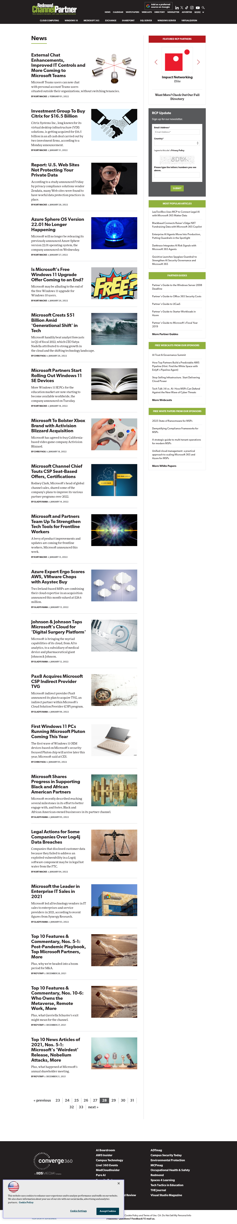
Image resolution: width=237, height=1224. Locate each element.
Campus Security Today (166, 1155)
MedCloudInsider (108, 1170)
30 (123, 1100)
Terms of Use (149, 1215)
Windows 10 (71, 21)
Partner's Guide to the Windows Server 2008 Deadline (177, 287)
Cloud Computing (49, 21)
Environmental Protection (168, 1160)
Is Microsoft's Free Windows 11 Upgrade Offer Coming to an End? (57, 274)
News (107, 12)
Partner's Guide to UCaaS (166, 304)
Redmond (157, 1175)
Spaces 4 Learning (163, 1180)
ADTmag (156, 1150)
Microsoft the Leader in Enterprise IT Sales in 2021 (55, 891)
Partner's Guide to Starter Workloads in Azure (174, 314)
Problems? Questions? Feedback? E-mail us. (131, 1219)
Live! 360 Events (107, 1165)
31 (132, 1100)
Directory (159, 12)
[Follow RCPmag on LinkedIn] (177, 8)
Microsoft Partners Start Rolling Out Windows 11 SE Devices (56, 375)
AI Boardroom (105, 1150)
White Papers (132, 12)
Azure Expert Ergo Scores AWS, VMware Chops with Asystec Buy (58, 577)
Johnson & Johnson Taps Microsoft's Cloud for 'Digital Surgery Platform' (58, 627)
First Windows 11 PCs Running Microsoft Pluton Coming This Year (58, 731)
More (197, 12)
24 (67, 1100)
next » (93, 1107)
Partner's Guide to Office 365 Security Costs (176, 296)
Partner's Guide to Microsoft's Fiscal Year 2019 (175, 325)
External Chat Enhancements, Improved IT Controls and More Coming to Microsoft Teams (58, 65)
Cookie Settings (78, 1211)
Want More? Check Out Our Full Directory (177, 97)
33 (81, 1107)
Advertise (187, 12)
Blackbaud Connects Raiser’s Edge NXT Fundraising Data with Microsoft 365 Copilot (177, 225)
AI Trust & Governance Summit (169, 355)
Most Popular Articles (177, 203)
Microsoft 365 (91, 21)
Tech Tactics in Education (167, 1185)
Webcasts (147, 12)
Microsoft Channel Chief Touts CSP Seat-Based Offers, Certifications (56, 471)
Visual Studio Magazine (166, 1195)
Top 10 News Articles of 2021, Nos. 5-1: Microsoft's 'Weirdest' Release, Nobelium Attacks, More (55, 1050)
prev (156, 62)
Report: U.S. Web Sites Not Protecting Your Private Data (55, 170)
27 (95, 1100)
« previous (42, 1100)
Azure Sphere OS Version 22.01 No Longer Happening (57, 224)
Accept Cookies (108, 1211)
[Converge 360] (53, 1161)
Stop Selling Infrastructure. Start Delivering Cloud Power (176, 379)
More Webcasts (162, 400)
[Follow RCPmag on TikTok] (186, 8)
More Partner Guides (165, 334)
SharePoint (128, 21)
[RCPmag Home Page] (54, 10)
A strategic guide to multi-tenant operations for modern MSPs (176, 442)
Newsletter (173, 12)
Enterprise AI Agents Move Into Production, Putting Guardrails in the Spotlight (176, 236)
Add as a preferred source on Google (160, 5)
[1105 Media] (47, 1173)
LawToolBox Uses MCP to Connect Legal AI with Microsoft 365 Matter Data (176, 214)
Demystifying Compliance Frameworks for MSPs (175, 430)
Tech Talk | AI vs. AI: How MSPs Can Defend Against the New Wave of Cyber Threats (176, 391)
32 (71, 1107)
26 (86, 1100)
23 (58, 1100)
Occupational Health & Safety (170, 1170)
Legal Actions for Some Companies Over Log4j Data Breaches (55, 837)
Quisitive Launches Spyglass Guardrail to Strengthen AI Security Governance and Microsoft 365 (174, 261)
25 (76, 1100)
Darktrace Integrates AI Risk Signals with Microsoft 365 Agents (174, 247)
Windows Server (167, 21)
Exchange (110, 21)
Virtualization (189, 21)
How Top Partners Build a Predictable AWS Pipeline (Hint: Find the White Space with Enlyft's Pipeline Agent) (175, 366)
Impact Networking (177, 77)
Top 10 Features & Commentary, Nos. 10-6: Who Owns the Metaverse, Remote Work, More (57, 998)
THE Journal (158, 1190)
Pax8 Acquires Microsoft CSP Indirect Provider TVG (57, 681)
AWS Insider (104, 1155)
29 (113, 1100)
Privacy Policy (177, 151)
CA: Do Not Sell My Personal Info (174, 1215)
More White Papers (164, 466)
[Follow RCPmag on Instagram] (192, 8)
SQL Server (146, 21)
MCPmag (157, 1165)
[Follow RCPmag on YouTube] (198, 8)
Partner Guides (177, 275)
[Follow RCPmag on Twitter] (181, 8)
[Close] (118, 1183)
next (198, 62)
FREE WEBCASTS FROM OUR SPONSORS (177, 345)
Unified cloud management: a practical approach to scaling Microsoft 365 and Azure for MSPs (173, 455)
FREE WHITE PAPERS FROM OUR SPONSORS (177, 411)
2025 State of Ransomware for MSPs (172, 421)
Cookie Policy (131, 1215)
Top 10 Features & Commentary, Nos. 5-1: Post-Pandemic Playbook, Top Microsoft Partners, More (58, 947)
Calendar (118, 12)
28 (104, 1100)
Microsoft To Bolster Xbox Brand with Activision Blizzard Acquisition (58, 426)
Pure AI (101, 1175)
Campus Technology (109, 1160)
